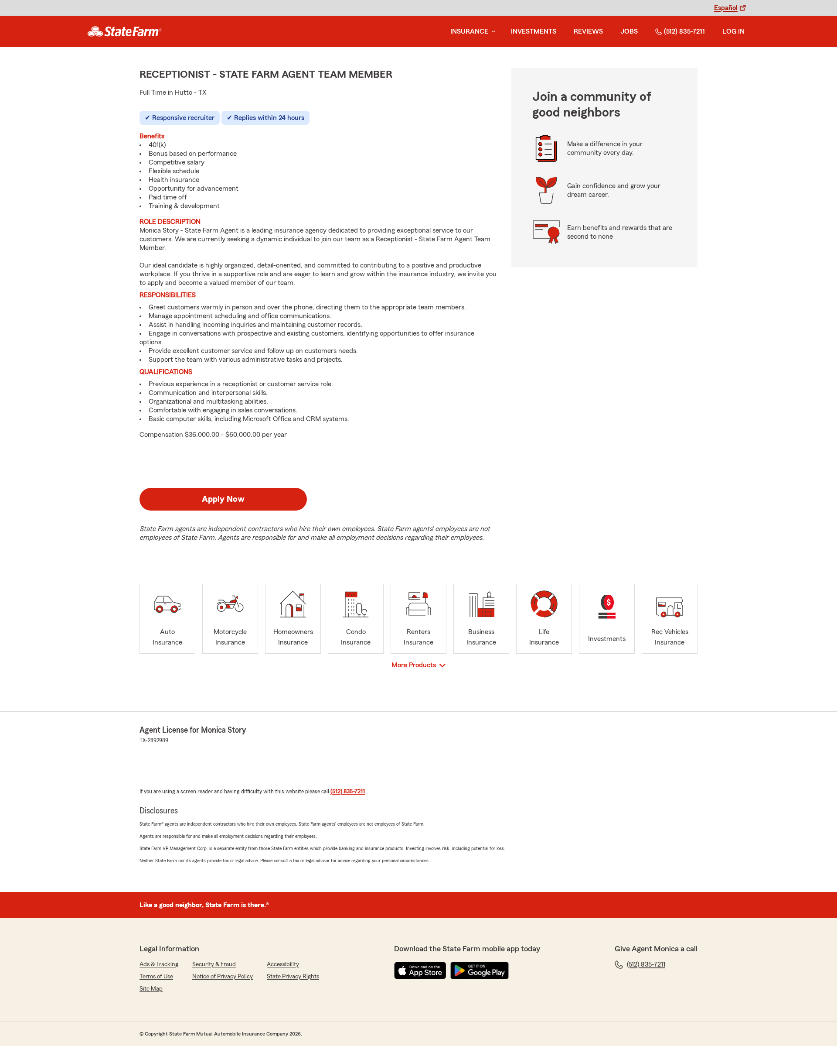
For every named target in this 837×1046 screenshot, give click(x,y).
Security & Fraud (214, 964)
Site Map (151, 989)
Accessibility (283, 964)
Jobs (629, 31)
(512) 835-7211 (684, 31)
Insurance (469, 31)
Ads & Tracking (159, 964)
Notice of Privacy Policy (222, 977)
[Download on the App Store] (420, 970)
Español (726, 7)
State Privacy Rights (293, 977)
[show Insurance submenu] (491, 32)
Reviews (588, 31)
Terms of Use (156, 977)
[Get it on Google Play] (479, 970)
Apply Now (223, 499)
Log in (733, 31)
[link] (124, 31)
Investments (533, 31)
